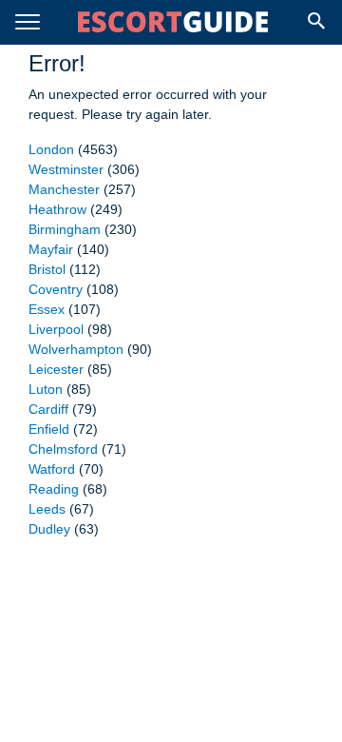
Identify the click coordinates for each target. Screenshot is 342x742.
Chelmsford (63, 449)
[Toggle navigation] (27, 22)
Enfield (48, 429)
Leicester (56, 369)
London (51, 149)
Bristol (47, 269)
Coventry (55, 289)
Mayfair (50, 249)
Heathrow (57, 209)
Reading (53, 489)
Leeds (47, 509)
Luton (45, 389)
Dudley (49, 529)
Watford (51, 469)
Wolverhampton (76, 349)
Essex (46, 309)
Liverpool (56, 329)
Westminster (66, 169)
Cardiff (48, 409)
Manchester (64, 189)
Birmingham (64, 229)
